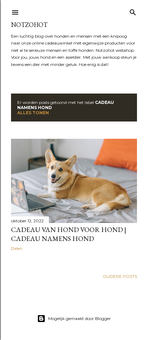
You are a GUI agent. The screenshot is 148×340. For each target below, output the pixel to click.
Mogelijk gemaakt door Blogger (79, 318)
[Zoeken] (133, 11)
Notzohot (29, 25)
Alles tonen (33, 112)
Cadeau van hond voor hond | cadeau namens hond (68, 234)
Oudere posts (120, 276)
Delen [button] (16, 248)
